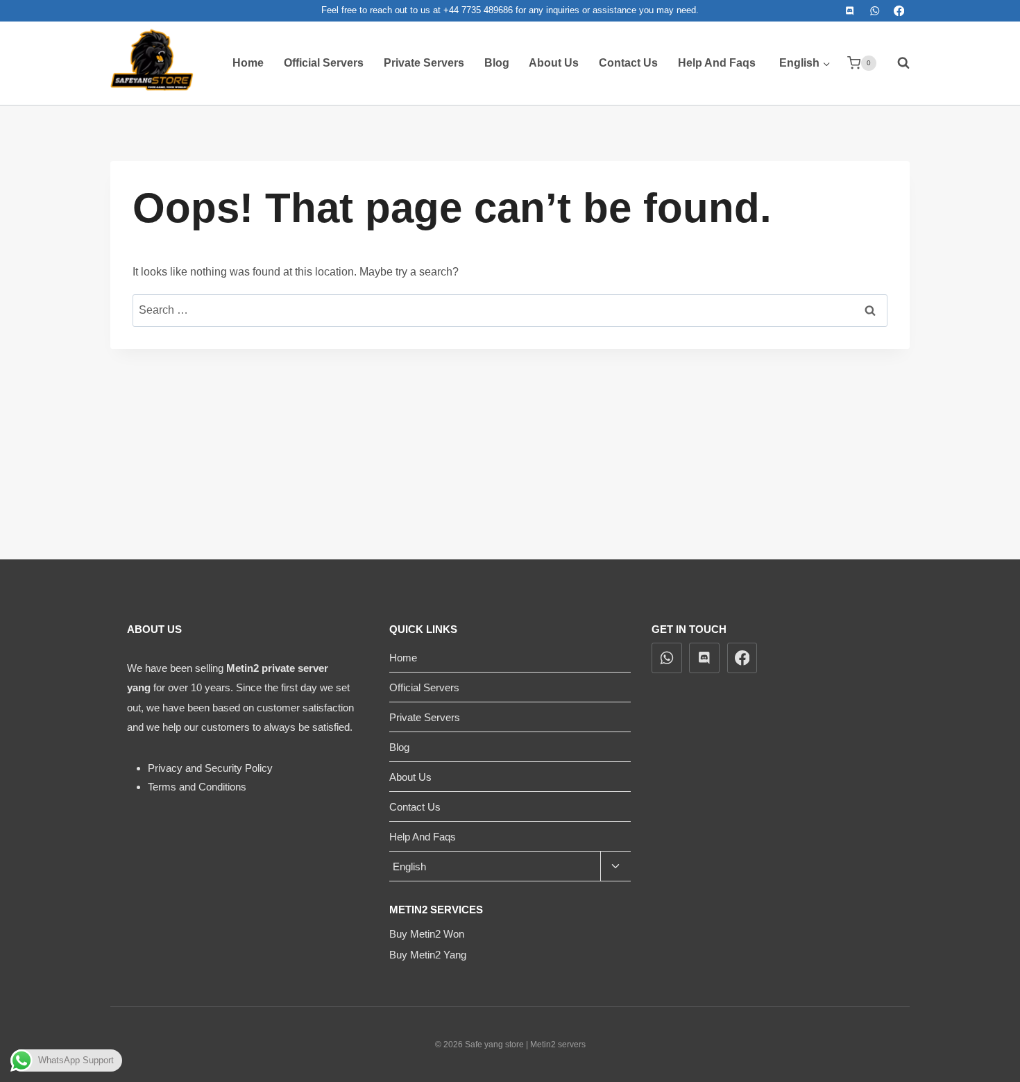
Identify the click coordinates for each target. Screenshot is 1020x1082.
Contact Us (628, 63)
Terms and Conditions (197, 787)
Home (248, 63)
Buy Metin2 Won (426, 934)
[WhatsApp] (874, 11)
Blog (496, 63)
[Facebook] (899, 11)
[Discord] (850, 11)
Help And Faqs (717, 63)
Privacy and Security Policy (210, 768)
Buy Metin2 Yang (427, 955)
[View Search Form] (896, 63)
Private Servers (424, 63)
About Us (554, 63)
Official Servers (324, 63)
